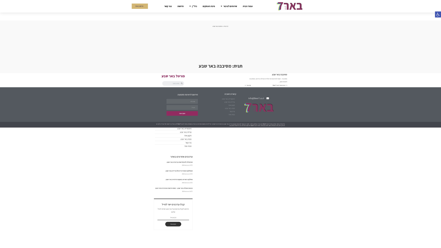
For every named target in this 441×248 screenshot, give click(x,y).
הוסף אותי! (173, 224)
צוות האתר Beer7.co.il (279, 85)
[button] (140, 6)
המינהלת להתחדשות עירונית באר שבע (180, 162)
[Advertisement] (220, 45)
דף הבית (226, 26)
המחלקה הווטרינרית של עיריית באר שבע (179, 171)
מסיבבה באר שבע (279, 74)
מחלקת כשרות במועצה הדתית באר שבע (179, 179)
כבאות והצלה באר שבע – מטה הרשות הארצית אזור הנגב (174, 188)
